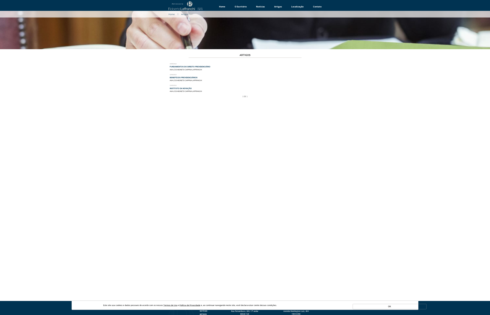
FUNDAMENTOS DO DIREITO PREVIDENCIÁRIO (190, 67)
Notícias (260, 6)
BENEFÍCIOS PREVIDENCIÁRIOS (183, 78)
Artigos (278, 6)
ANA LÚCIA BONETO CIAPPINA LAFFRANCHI (186, 70)
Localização (297, 6)
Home (222, 6)
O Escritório (241, 6)
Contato (317, 6)
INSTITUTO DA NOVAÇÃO (181, 88)
